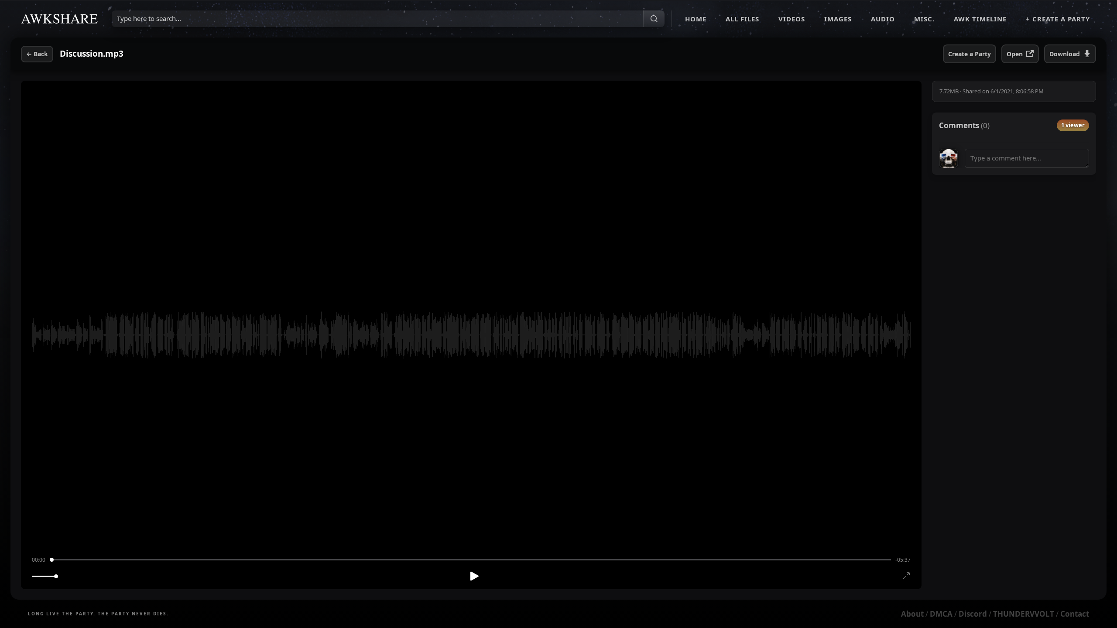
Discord (973, 614)
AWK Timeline (980, 18)
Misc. (924, 18)
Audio (883, 18)
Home (695, 18)
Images (838, 18)
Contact (1074, 614)
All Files (742, 18)
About (912, 614)
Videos (791, 18)
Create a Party (969, 54)
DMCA (941, 614)
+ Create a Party (1058, 18)
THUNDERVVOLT (1023, 614)
